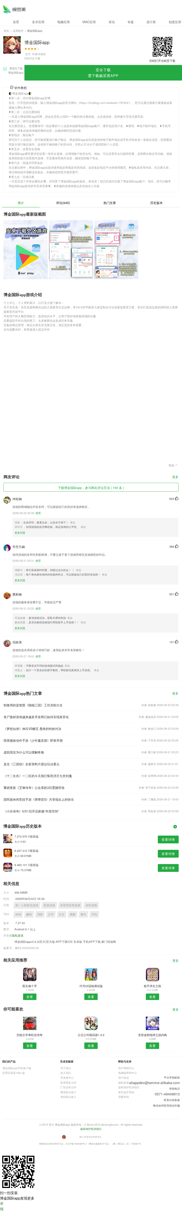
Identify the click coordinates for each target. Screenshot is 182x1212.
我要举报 (123, 1097)
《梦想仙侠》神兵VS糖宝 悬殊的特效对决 (32, 728)
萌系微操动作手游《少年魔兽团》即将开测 (33, 740)
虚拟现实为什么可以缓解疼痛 (24, 752)
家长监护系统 (126, 1092)
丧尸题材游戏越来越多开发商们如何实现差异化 (36, 717)
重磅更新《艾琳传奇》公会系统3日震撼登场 (34, 787)
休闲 (18, 914)
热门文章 (109, 202)
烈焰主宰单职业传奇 (30, 1035)
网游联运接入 (68, 1092)
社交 (62, 914)
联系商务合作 (68, 1082)
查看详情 (168, 839)
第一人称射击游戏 (26, 905)
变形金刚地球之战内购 (152, 1035)
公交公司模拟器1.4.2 (91, 1035)
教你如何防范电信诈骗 (166, 1105)
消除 (40, 914)
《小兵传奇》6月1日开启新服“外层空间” (31, 811)
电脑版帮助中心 (127, 1073)
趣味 (29, 914)
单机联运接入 (68, 1097)
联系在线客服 (172, 1100)
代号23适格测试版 (91, 986)
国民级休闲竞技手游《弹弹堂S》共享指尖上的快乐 (39, 799)
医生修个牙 (29, 986)
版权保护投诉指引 (129, 1087)
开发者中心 (67, 1077)
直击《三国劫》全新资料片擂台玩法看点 (31, 764)
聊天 (83, 914)
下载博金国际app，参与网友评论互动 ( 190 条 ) (91, 487)
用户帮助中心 (126, 1068)
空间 (94, 914)
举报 (2, 1206)
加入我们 (65, 1073)
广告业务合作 (68, 1087)
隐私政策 (18, 935)
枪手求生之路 (152, 986)
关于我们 (65, 1068)
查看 (29, 996)
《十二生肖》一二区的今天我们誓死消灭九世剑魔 (38, 776)
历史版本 (156, 202)
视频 (72, 914)
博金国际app (14, 9)
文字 (51, 914)
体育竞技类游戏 (70, 905)
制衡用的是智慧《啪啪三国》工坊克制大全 (33, 705)
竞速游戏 (49, 905)
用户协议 (123, 1077)
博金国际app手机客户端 (16, 1068)
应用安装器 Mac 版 (13, 1073)
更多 (175, 477)
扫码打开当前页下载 (162, 61)
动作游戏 (91, 905)
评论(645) (63, 202)
